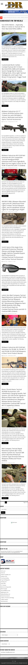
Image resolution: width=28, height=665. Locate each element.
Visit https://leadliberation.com (8, 652)
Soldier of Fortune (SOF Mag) (7, 597)
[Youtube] (15, 661)
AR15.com (3, 571)
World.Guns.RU (4, 601)
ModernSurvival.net (5, 595)
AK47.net (3, 572)
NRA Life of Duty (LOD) (6, 587)
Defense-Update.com (6, 574)
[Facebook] (13, 661)
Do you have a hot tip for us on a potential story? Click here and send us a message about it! (12, 552)
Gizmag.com (4, 581)
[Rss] (12, 661)
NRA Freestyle (4, 588)
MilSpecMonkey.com (5, 594)
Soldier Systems (4, 599)
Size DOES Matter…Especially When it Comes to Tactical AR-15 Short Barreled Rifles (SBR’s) (13, 27)
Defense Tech (4, 576)
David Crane (5, 31)
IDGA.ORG (3, 583)
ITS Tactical (3, 585)
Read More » (5, 59)
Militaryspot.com (4, 592)
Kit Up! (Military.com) (5, 590)
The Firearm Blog (5, 578)
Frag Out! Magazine (5, 580)
